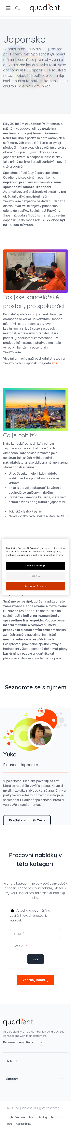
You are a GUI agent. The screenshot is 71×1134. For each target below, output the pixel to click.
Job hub (12, 1061)
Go (35, 959)
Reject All (35, 575)
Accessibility (23, 1124)
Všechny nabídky (35, 980)
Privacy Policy (38, 1117)
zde (54, 363)
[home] (45, 8)
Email (18, 933)
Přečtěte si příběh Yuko (27, 820)
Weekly (20, 946)
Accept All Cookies (35, 586)
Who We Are (17, 1117)
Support (12, 1079)
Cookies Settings (35, 565)
